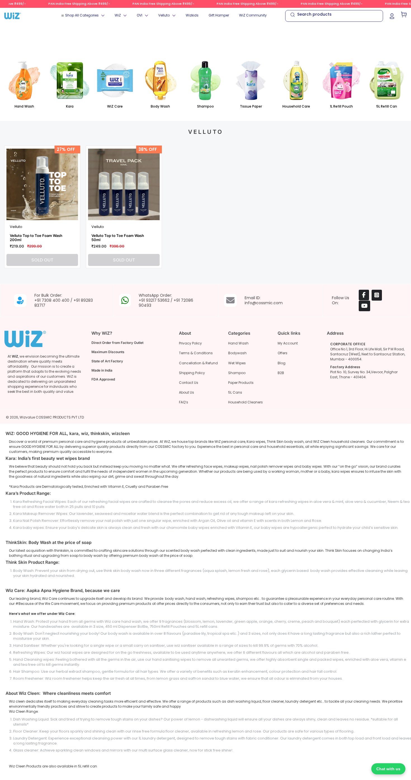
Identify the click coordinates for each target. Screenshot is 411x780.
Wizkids (192, 15)
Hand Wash (238, 343)
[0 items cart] (404, 16)
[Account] (392, 16)
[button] (85, 15)
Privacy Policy (190, 343)
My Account (288, 343)
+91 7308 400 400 (51, 300)
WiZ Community (253, 15)
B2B (281, 372)
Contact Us (188, 382)
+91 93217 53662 (154, 300)
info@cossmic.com (264, 303)
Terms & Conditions (196, 353)
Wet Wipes (237, 363)
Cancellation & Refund (198, 363)
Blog (281, 363)
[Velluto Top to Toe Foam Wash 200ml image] (42, 184)
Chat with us (388, 769)
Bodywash (237, 353)
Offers (282, 353)
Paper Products (241, 382)
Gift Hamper (219, 15)
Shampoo (236, 372)
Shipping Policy (192, 372)
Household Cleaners (245, 402)
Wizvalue (27, 417)
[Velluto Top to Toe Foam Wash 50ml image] (124, 184)
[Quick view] (70, 212)
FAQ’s (183, 402)
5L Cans (235, 392)
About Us (186, 392)
